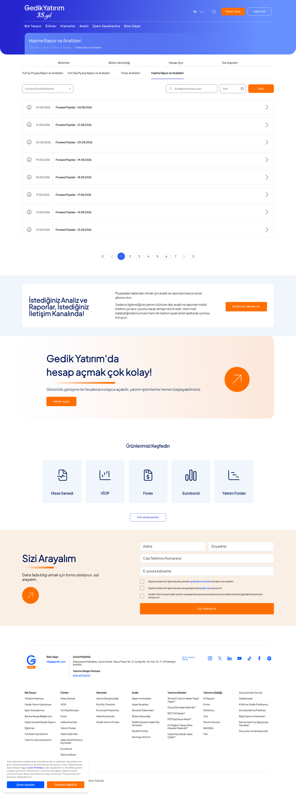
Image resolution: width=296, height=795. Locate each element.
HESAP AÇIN (233, 11)
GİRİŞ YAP (259, 11)
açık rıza (205, 588)
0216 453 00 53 (81, 675)
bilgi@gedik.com (56, 661)
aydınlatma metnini (200, 581)
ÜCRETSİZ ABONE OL (246, 306)
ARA (261, 88)
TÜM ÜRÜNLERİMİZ (148, 517)
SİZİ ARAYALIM (207, 608)
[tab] (63, 63)
